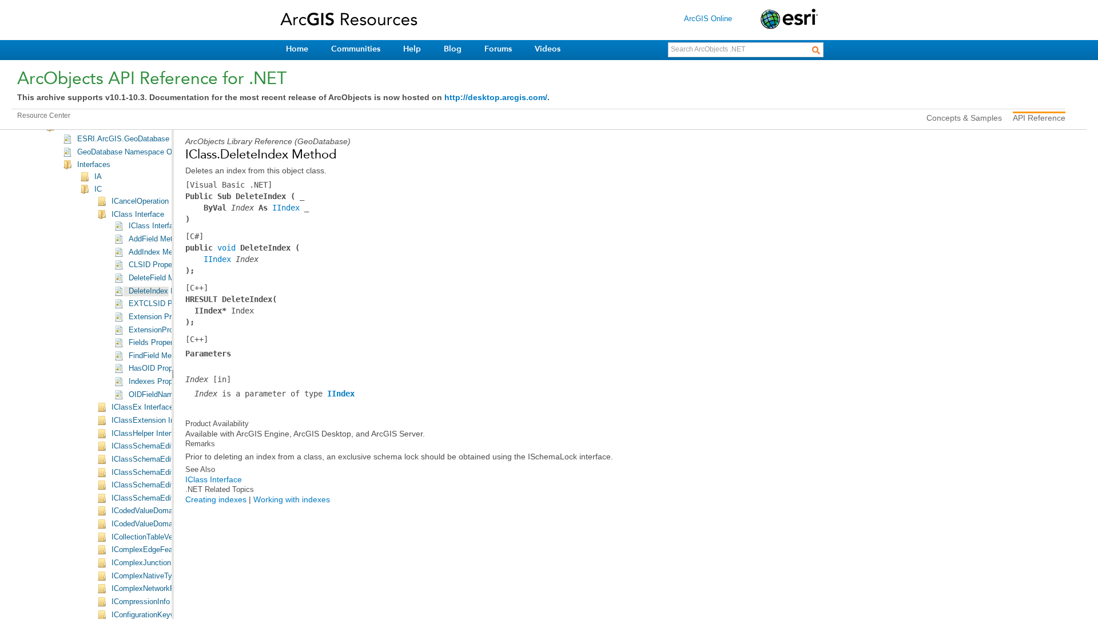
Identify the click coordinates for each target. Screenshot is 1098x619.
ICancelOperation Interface (156, 201)
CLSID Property (155, 265)
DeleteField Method (161, 278)
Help (412, 49)
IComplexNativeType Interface (162, 576)
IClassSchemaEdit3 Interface (160, 473)
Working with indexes (291, 499)
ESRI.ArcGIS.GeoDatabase (123, 139)
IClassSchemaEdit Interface (158, 446)
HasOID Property (157, 368)
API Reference (1039, 117)
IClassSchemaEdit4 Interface (160, 485)
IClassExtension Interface (154, 420)
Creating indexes (215, 499)
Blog (453, 49)
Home (297, 49)
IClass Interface (138, 215)
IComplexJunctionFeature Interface (170, 563)
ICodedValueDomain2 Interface (163, 524)
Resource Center (43, 116)
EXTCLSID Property (162, 304)
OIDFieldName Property (168, 395)
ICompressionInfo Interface (156, 602)
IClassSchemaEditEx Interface (163, 498)
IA (98, 177)
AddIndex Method (158, 252)
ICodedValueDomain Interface (161, 511)
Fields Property (154, 343)
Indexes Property (157, 382)
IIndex (286, 207)
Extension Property (160, 317)
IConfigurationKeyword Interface (164, 615)
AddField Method (157, 239)
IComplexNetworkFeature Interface (169, 589)
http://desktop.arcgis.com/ (495, 97)
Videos (547, 49)
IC (98, 189)
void (226, 247)
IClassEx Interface (142, 407)
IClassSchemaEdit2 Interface (160, 459)
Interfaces (93, 165)
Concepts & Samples (964, 117)
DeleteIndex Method (162, 291)
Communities (355, 49)
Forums (498, 49)
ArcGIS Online (708, 18)
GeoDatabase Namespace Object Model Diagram (158, 152)
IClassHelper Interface (148, 434)
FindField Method (157, 356)
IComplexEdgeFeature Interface (164, 550)
